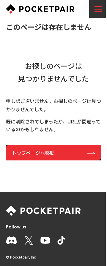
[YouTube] (45, 240)
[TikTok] (61, 240)
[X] (28, 240)
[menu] (98, 9)
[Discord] (11, 240)
